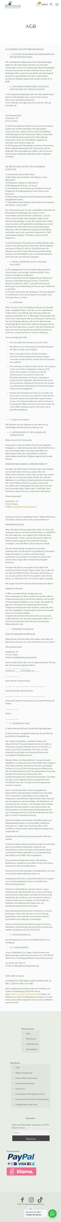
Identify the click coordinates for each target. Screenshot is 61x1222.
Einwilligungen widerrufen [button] (26, 1104)
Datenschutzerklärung (24, 1083)
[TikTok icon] (40, 1199)
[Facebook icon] (22, 1199)
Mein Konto (31, 1039)
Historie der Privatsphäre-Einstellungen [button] (32, 1099)
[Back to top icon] (30, 1209)
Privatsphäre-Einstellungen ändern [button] (30, 1094)
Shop (28, 1033)
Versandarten (32, 1049)
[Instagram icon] (31, 1199)
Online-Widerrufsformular (26, 1078)
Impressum (20, 1089)
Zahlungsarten (32, 1044)
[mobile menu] (57, 4)
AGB (17, 1067)
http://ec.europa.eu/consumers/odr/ (25, 994)
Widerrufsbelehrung (23, 1073)
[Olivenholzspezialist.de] (13, 4)
